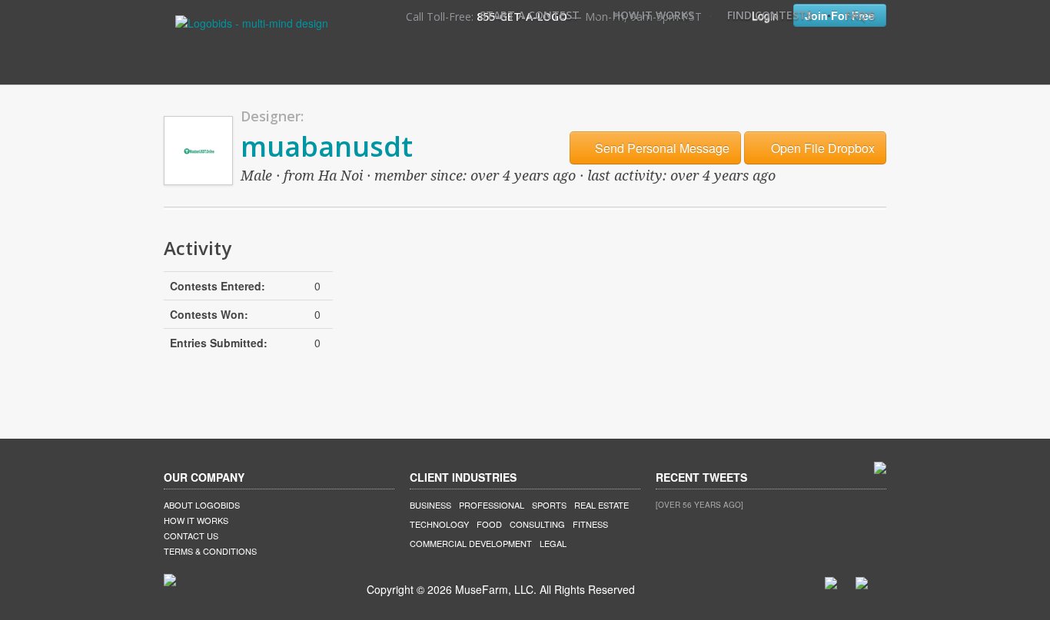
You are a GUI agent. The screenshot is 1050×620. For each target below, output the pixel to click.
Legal (553, 543)
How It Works (653, 15)
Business (430, 505)
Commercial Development (471, 543)
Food (489, 524)
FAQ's (860, 15)
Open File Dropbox (821, 148)
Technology (439, 524)
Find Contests (769, 15)
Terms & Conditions (210, 551)
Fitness (590, 524)
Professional (491, 505)
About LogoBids (202, 505)
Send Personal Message (660, 148)
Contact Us (191, 535)
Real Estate (601, 505)
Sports (549, 505)
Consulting (537, 524)
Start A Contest (530, 15)
